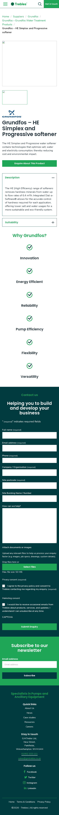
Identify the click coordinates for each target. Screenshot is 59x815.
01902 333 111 (29, 753)
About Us (29, 708)
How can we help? (11, 506)
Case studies (29, 717)
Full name (11, 429)
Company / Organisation (19, 467)
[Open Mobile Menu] (5, 4)
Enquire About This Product (29, 163)
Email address (14, 442)
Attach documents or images (16, 547)
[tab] (29, 177)
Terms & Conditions (26, 801)
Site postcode (13, 480)
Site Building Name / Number (16, 493)
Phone (10, 455)
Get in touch (51, 4)
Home (12, 801)
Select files (29, 566)
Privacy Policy (43, 801)
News (29, 712)
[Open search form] (40, 4)
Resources (29, 722)
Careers (29, 726)
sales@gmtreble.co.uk (29, 758)
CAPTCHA (7, 617)
